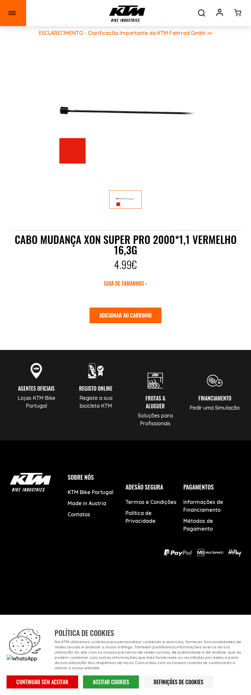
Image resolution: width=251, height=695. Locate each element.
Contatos (79, 514)
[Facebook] (80, 590)
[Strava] (171, 590)
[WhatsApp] (149, 590)
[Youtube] (103, 590)
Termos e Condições (151, 502)
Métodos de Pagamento (198, 525)
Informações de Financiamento (203, 506)
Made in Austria (87, 503)
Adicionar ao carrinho (125, 315)
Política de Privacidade (141, 517)
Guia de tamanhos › (125, 283)
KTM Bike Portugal (90, 492)
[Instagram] (126, 590)
